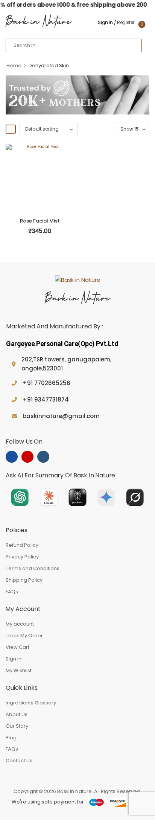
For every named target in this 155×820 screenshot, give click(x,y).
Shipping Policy (24, 580)
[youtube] (43, 457)
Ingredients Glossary (31, 702)
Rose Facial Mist (40, 220)
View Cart (17, 647)
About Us (16, 714)
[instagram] (27, 457)
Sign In (13, 658)
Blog (11, 737)
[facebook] (12, 457)
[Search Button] (133, 45)
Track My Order (24, 635)
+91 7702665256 (46, 383)
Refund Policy (22, 545)
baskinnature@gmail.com (61, 416)
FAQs (12, 591)
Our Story (17, 726)
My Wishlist (19, 670)
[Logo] (77, 279)
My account (20, 623)
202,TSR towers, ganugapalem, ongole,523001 (66, 363)
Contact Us (19, 760)
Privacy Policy (22, 556)
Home (13, 65)
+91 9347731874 (46, 399)
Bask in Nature (38, 22)
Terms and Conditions (32, 568)
